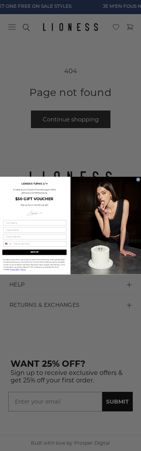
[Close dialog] (138, 179)
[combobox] (8, 243)
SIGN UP (35, 252)
